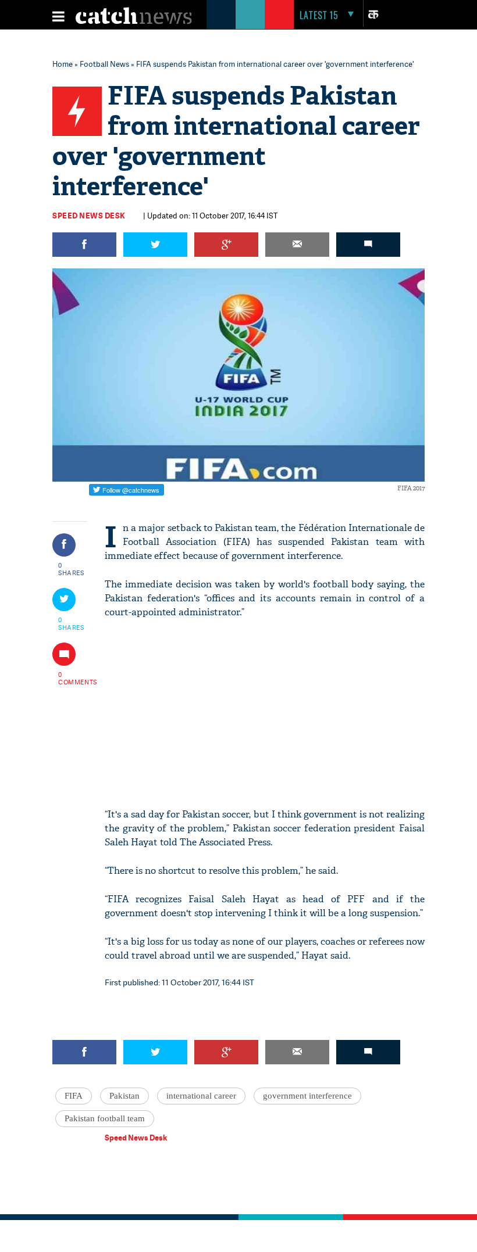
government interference (307, 1095)
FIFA (74, 1095)
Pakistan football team (105, 1118)
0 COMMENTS (71, 678)
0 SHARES (71, 568)
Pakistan (124, 1095)
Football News (104, 64)
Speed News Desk (89, 215)
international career (201, 1095)
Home (62, 64)
